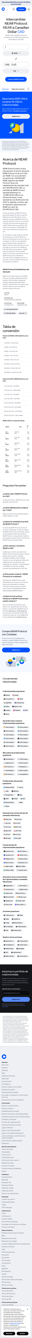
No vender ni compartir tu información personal (15, 1096)
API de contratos (7, 1285)
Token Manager (7, 1207)
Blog (3, 1073)
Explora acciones (7, 1108)
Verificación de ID (8, 1157)
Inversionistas (6, 1081)
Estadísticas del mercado (10, 1111)
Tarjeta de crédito (8, 1188)
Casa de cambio (7, 1219)
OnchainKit (5, 1257)
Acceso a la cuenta (8, 1166)
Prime (4, 1213)
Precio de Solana (7, 1296)
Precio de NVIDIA (7, 1305)
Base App (5, 1180)
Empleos (5, 1067)
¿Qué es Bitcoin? (7, 1127)
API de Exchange (7, 1277)
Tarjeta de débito (7, 1191)
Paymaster (5, 1255)
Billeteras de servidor (9, 1238)
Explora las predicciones (10, 1193)
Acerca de (5, 1065)
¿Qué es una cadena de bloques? (13, 1133)
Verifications (6, 1263)
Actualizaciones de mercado (11, 1125)
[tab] (5, 89)
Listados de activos (8, 1199)
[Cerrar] (27, 1309)
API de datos (6, 1260)
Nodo (3, 1266)
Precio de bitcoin (7, 1291)
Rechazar (9, 1333)
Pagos (4, 1205)
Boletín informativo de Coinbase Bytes (15, 1114)
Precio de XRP (6, 1299)
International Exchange (10, 1221)
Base (3, 1236)
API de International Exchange (12, 1279)
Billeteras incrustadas (9, 1241)
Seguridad (5, 1078)
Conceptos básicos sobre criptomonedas (16, 1117)
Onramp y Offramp (8, 1246)
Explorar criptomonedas (10, 1106)
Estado (4, 1171)
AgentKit (5, 1268)
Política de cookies (8, 1089)
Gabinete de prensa (8, 1076)
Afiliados (5, 1070)
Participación (6, 1216)
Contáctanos (6, 1152)
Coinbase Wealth (7, 1185)
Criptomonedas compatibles (11, 1168)
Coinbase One (6, 1182)
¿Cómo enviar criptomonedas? (12, 1141)
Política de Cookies (15, 1323)
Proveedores (6, 1084)
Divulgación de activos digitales (13, 1100)
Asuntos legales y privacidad (11, 1087)
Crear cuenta (6, 1155)
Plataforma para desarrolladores (13, 1233)
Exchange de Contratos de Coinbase (14, 1224)
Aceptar (22, 1333)
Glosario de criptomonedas (11, 1122)
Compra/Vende (7, 1177)
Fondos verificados (8, 1227)
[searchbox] (16, 70)
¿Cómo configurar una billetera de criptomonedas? (13, 1137)
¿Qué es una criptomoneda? (11, 1130)
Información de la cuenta (10, 1160)
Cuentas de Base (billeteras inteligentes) (16, 1244)
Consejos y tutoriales (9, 1119)
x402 (3, 1249)
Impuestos (5, 1143)
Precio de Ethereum (8, 1293)
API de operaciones (8, 1252)
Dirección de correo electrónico (11, 989)
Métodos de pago (7, 1163)
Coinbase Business (8, 1202)
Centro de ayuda (7, 1149)
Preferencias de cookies (10, 1092)
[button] (29, 9)
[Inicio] (3, 9)
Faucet (4, 1274)
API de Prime (6, 1282)
